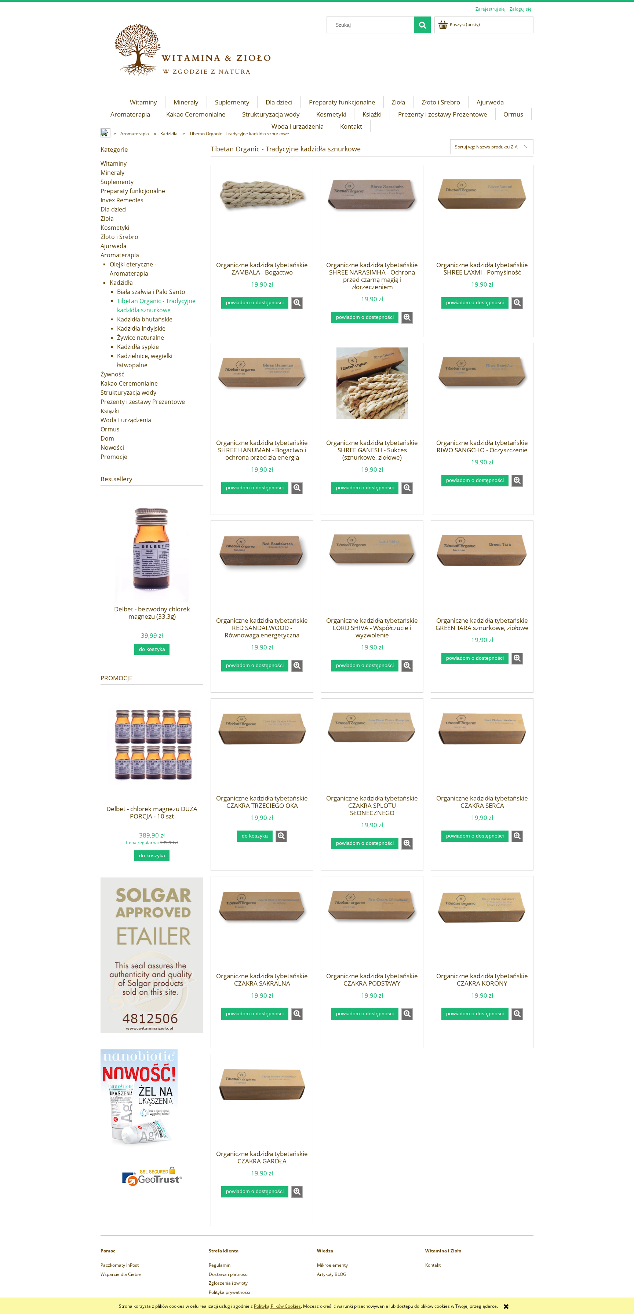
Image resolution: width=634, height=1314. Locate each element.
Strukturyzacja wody (128, 393)
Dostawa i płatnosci (228, 1274)
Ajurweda (114, 246)
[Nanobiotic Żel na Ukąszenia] (139, 1099)
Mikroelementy (332, 1265)
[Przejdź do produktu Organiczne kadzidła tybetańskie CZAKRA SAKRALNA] (262, 926)
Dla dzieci (114, 209)
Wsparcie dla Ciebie (121, 1274)
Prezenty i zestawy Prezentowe (143, 402)
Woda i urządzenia (126, 420)
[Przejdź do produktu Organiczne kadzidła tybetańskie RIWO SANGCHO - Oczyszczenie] (482, 393)
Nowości (112, 447)
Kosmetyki (115, 228)
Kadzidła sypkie (138, 347)
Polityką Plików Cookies (277, 1306)
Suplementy (117, 182)
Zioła (107, 218)
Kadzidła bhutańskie (144, 319)
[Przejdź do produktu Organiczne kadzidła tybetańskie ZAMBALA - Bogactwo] (262, 215)
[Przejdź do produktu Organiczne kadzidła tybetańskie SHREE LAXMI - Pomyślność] (482, 215)
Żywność (112, 374)
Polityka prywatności (229, 1292)
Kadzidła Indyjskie (141, 328)
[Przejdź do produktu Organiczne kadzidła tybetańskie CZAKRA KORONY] (482, 926)
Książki (110, 411)
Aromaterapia (120, 255)
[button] (297, 303)
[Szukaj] (422, 24)
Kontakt (433, 1265)
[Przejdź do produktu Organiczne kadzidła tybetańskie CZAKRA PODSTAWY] (372, 926)
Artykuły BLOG (331, 1274)
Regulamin (219, 1265)
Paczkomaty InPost (120, 1265)
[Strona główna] (106, 133)
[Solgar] (152, 955)
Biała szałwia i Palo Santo (151, 292)
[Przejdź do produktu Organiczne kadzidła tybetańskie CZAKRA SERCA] (482, 749)
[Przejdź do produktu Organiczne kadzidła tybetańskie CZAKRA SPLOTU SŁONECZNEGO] (372, 749)
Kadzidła (121, 283)
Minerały (112, 173)
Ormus (110, 429)
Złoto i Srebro (119, 237)
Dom (107, 438)
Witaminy (114, 163)
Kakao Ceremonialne (129, 383)
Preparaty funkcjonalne (133, 191)
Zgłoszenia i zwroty (228, 1283)
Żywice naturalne (140, 338)
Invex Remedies (122, 200)
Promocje (114, 457)
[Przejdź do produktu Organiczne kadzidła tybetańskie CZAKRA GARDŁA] (262, 1104)
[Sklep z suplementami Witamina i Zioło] (200, 52)
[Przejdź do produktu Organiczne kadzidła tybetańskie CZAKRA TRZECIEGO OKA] (262, 749)
